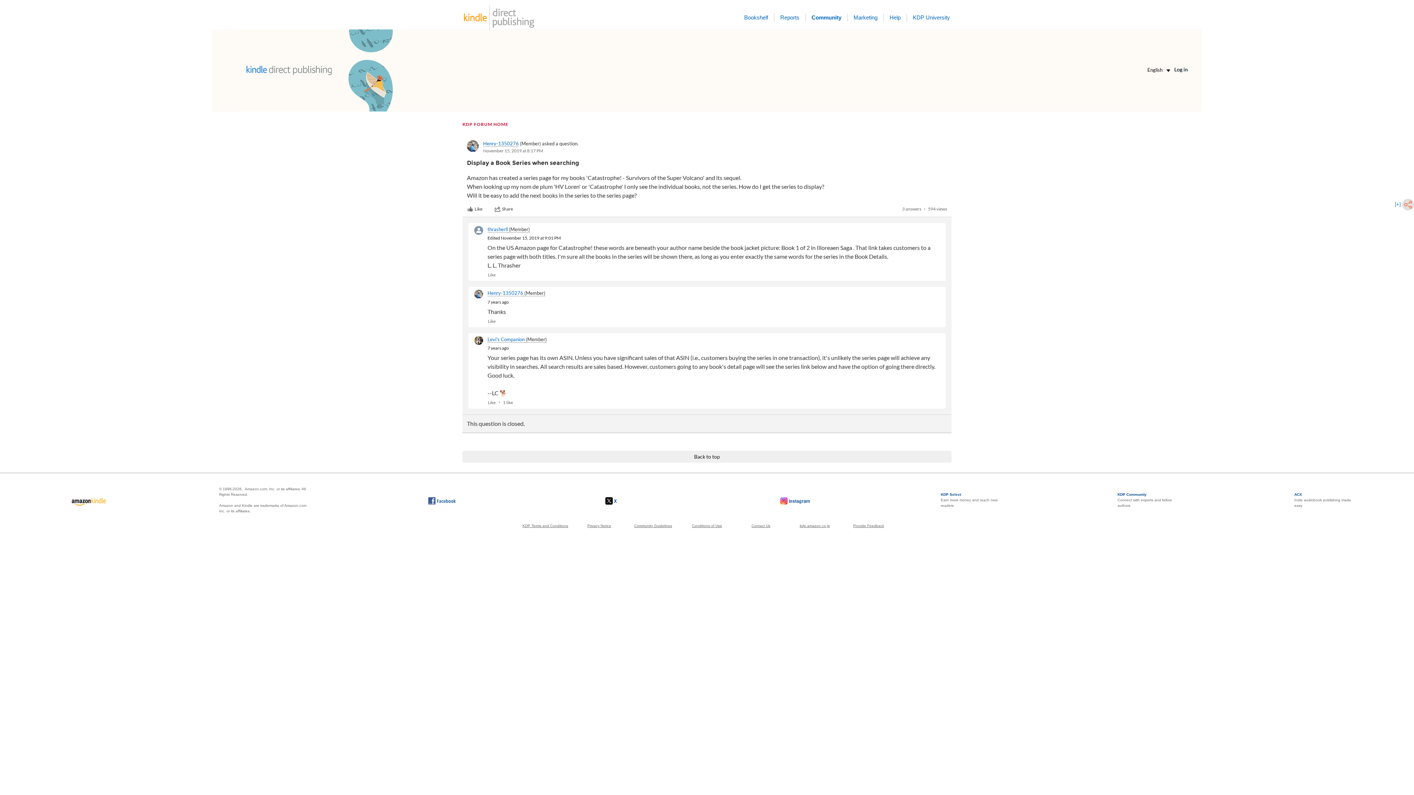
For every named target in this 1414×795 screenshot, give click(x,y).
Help (895, 17)
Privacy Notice (599, 526)
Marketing (865, 17)
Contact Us (761, 526)
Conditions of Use (707, 526)
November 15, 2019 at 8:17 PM (513, 150)
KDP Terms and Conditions (545, 526)
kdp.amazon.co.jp (815, 526)
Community (826, 17)
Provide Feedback (868, 526)
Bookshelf (756, 17)
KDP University (931, 17)
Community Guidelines (653, 526)
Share (507, 209)
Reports (789, 17)
